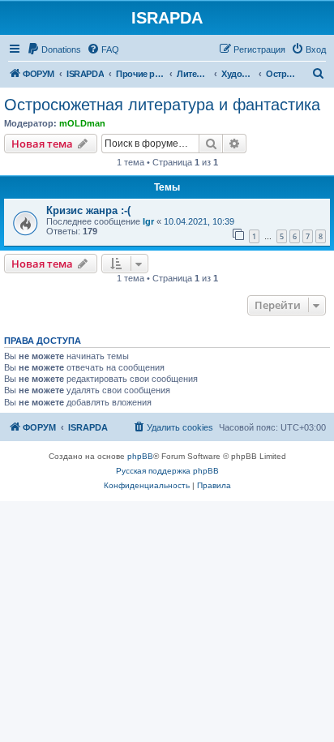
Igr (148, 221)
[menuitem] (54, 49)
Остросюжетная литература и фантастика (162, 105)
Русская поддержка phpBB (167, 470)
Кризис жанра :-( (88, 210)
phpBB (140, 456)
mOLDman (82, 123)
